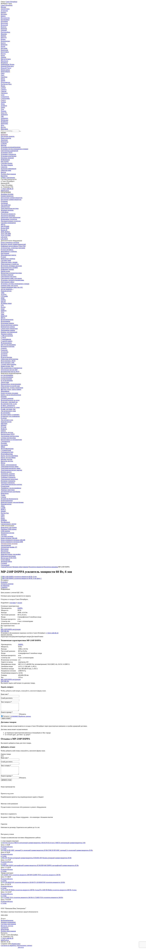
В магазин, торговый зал (9, 402)
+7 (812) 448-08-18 (7, 189)
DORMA (4, 520)
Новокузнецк (5, 70)
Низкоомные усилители (9, 219)
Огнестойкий (5, 560)
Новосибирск (5, 71)
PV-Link (3, 427)
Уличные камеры (6, 334)
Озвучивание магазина (8, 276)
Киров (3, 46)
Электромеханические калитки (11, 484)
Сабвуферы (4, 212)
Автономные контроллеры (10, 436)
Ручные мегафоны (7, 249)
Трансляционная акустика (9, 208)
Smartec (3, 511)
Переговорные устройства (10, 264)
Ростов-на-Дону (6, 84)
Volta (2, 314)
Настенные (4, 551)
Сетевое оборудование (8, 364)
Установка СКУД (6, 152)
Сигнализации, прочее (8, 524)
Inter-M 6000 (5, 226)
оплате (19, 603)
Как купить (5, 161)
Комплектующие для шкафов (11, 554)
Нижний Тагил (6, 68)
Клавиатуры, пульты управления (12, 387)
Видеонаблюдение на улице (10, 407)
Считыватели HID (7, 452)
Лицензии (4, 140)
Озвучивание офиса (7, 282)
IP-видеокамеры (6, 343)
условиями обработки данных (21, 716)
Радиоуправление (7, 500)
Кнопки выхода (6, 472)
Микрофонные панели (8, 255)
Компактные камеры (8, 327)
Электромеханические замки (10, 468)
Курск (3, 55)
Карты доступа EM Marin (9, 456)
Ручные (3, 257)
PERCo (3, 509)
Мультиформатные (7, 448)
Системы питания (7, 536)
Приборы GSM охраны (8, 529)
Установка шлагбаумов (8, 156)
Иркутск (4, 37)
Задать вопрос (6, 718)
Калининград (5, 41)
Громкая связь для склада (9, 285)
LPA (2, 305)
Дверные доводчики (8, 490)
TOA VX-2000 (6, 235)
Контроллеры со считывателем (11, 439)
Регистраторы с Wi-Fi (8, 361)
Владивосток (5, 18)
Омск (2, 73)
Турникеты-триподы (8, 475)
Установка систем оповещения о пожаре (14, 149)
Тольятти (4, 105)
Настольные (5, 253)
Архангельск (5, 9)
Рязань (3, 86)
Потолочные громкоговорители (11, 198)
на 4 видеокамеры (7, 377)
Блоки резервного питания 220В (12, 542)
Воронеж (4, 28)
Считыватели (5, 441)
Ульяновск (4, 114)
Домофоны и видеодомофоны (11, 488)
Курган (3, 53)
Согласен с (17, 716)
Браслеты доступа (7, 461)
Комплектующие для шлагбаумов (12, 502)
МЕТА (3, 224)
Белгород (4, 14)
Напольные (5, 549)
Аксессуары (5, 382)
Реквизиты (4, 142)
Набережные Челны (7, 64)
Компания (4, 134)
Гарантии (4, 167)
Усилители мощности (8, 214)
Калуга (3, 43)
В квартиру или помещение (10, 416)
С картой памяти (6, 341)
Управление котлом (7, 533)
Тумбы (3, 495)
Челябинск (4, 122)
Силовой (4, 563)
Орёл (2, 75)
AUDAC (4, 294)
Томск (3, 107)
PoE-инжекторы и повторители (11, 368)
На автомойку (5, 413)
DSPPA (3, 300)
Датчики (4, 534)
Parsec (3, 518)
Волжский (4, 25)
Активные (4, 203)
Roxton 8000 (5, 228)
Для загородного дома (8, 411)
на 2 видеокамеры (7, 375)
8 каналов (4, 350)
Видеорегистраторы (7, 346)
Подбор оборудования (8, 174)
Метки (3, 463)
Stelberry (3, 310)
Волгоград (4, 23)
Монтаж (3, 145)
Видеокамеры (5, 321)
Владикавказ (5, 19)
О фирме (4, 143)
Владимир (4, 21)
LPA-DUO (4, 239)
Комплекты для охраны (9, 527)
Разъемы (4, 396)
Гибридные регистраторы (9, 359)
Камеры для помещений (9, 332)
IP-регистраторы (6, 357)
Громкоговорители (7, 196)
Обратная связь (6, 170)
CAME (3, 508)
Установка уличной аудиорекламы (12, 280)
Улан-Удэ (4, 113)
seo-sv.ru (21, 947)
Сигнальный (5, 565)
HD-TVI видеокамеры (8, 344)
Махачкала (4, 61)
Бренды (3, 172)
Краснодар (4, 50)
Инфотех (4, 429)
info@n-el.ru (5, 190)
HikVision (4, 423)
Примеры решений (7, 158)
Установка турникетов (8, 154)
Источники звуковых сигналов (11, 266)
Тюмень (3, 111)
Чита (2, 125)
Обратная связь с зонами (9, 262)
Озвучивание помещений (9, 151)
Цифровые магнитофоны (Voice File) (13, 246)
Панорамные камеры (8, 330)
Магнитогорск (6, 59)
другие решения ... (7, 289)
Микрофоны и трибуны (9, 251)
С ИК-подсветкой (7, 336)
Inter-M (3, 301)
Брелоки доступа (6, 459)
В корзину (4, 582)
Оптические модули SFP (9, 370)
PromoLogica (15, 944)
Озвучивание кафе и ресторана (11, 278)
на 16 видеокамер (7, 380)
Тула (2, 109)
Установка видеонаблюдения (10, 147)
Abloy (3, 506)
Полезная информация (8, 168)
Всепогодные (5, 552)
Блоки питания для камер (9, 393)
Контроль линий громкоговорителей (13, 244)
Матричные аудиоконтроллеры (11, 273)
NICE (3, 517)
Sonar (2, 309)
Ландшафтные (6, 205)
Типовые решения (7, 275)
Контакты (4, 176)
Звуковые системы (7, 194)
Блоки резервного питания (10, 242)
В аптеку (4, 418)
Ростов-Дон (5, 513)
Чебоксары (4, 120)
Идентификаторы (7, 454)
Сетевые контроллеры (8, 438)
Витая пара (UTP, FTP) (8, 558)
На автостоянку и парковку (10, 414)
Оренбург (4, 77)
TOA (2, 312)
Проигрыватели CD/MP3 (9, 267)
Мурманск (4, 62)
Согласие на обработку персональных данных (16, 945)
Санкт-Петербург (11, 1)
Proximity (4, 443)
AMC (2, 293)
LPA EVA (4, 237)
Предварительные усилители (11, 221)
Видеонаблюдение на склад (10, 400)
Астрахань (4, 10)
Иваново (4, 34)
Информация (5, 159)
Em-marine (4, 445)
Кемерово (4, 44)
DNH (2, 298)
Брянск (3, 16)
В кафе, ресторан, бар (8, 409)
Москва (3, 7)
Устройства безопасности (9, 499)
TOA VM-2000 (6, 233)
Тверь (3, 104)
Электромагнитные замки (9, 466)
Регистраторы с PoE (7, 362)
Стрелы (3, 497)
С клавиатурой (6, 450)
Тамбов (3, 102)
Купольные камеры (7, 323)
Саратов (3, 91)
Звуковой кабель (6, 561)
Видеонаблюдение (7, 319)
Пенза (3, 79)
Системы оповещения (8, 223)
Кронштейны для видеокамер (11, 384)
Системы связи (6, 260)
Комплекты (5, 493)
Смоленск (4, 93)
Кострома (4, 48)
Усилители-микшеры (8, 215)
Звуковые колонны (7, 210)
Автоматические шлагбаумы (10, 491)
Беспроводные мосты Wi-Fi (10, 371)
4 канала (4, 348)
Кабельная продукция (8, 556)
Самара (3, 88)
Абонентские (5, 206)
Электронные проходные (9, 479)
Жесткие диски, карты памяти (11, 389)
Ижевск (3, 36)
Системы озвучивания (8, 924)
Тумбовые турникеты (8, 477)
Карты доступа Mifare (8, 457)
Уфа (2, 116)
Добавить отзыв (6, 780)
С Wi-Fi (3, 337)
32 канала (4, 355)
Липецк (3, 57)
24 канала (4, 353)
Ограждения (5, 486)
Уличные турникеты (8, 482)
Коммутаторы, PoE (7, 366)
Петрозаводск (5, 82)
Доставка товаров (7, 165)
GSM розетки (5, 531)
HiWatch (3, 425)
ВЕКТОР (4, 316)
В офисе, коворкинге (8, 405)
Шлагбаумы (5, 929)
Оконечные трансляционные (10, 217)
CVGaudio (4, 296)
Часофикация (5, 522)
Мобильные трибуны (8, 258)
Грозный (4, 30)
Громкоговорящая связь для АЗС (12, 287)
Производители (6, 291)
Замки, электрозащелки (9, 465)
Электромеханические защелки (11, 470)
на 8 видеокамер (6, 379)
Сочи (2, 95)
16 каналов (4, 352)
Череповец (4, 123)
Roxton (3, 307)
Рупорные (4, 201)
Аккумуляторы (6, 545)
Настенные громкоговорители (11, 199)
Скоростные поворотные (9, 328)
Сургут (3, 100)
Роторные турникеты (8, 481)
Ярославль (4, 129)
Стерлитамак (5, 98)
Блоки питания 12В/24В (9, 538)
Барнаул (3, 12)
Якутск (3, 127)
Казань (3, 39)
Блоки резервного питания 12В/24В (13, 540)
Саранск (3, 89)
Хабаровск (4, 118)
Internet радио (5, 271)
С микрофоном (6, 339)
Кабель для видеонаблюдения (11, 395)
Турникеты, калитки (8, 473)
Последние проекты (7, 136)
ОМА (3, 515)
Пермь (3, 80)
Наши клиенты (6, 138)
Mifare (3, 447)
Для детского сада (7, 420)
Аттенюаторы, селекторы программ (13, 248)
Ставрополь (5, 96)
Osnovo (3, 430)
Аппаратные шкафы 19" (9, 547)
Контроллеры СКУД (8, 434)
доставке (13, 603)
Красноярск (5, 52)
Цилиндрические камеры (9, 325)
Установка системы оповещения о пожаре (15, 284)
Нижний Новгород (7, 66)
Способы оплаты (6, 163)
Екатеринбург (5, 32)
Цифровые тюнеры (7, 269)
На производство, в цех (9, 404)
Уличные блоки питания (9, 543)
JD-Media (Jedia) (6, 303)
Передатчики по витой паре (10, 386)
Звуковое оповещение (8, 922)
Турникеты (4, 927)
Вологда (3, 27)
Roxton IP (4, 230)
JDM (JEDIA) (5, 232)
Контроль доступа (7, 432)
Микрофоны (5, 391)
